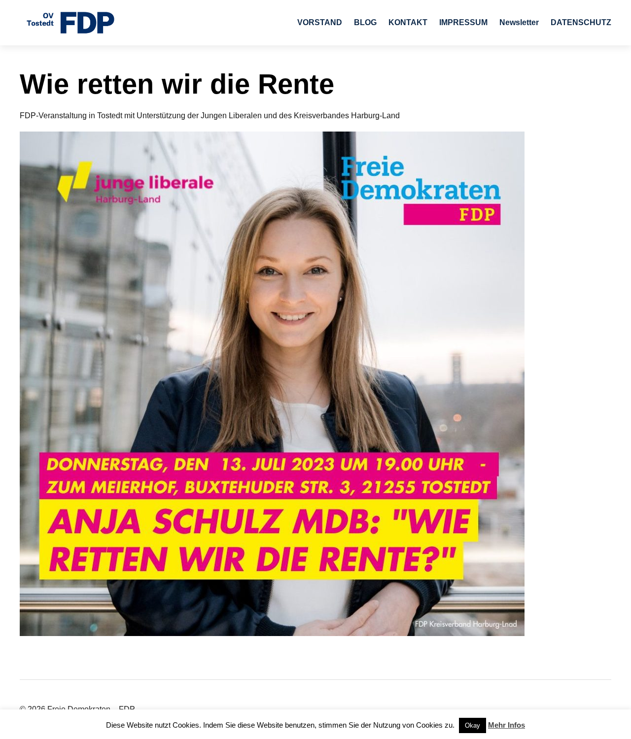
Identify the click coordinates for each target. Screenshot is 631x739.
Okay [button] (472, 725)
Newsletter (519, 22)
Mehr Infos (506, 725)
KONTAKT (407, 22)
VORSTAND (319, 22)
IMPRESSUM (463, 22)
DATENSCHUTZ (581, 22)
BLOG (365, 22)
